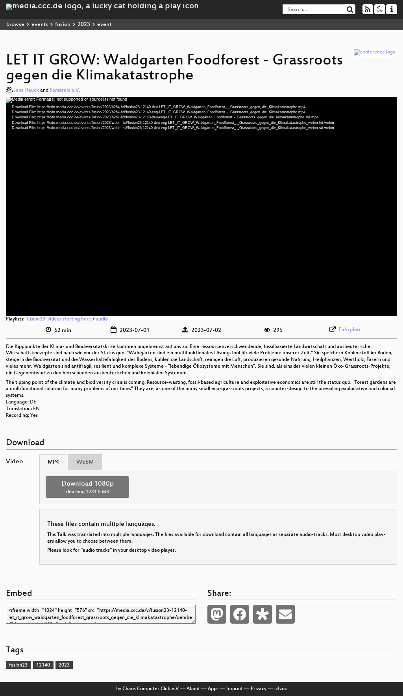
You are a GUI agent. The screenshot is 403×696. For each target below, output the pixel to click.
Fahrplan (349, 329)
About (193, 689)
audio (102, 319)
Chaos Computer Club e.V (150, 689)
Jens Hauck (26, 90)
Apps (213, 689)
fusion (62, 24)
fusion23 (18, 665)
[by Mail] (285, 614)
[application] (201, 206)
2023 (84, 24)
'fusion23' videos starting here (58, 319)
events (39, 24)
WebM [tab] (85, 462)
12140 (43, 665)
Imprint (234, 689)
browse (15, 24)
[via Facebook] (239, 614)
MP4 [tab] (53, 462)
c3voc (280, 689)
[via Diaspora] (262, 614)
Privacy (258, 689)
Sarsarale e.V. (65, 90)
